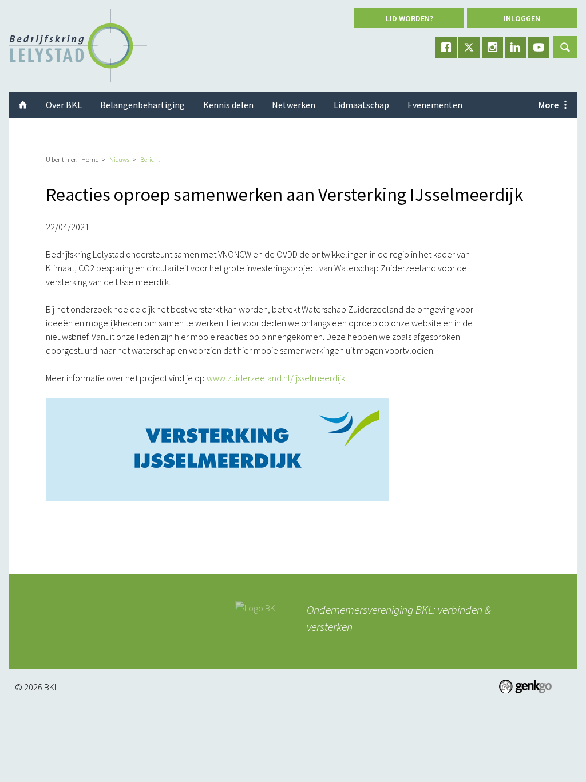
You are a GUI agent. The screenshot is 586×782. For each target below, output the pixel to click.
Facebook (446, 47)
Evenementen (434, 104)
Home (89, 159)
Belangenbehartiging (142, 104)
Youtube (539, 47)
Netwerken (293, 104)
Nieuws (119, 159)
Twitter (469, 47)
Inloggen (522, 18)
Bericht (150, 159)
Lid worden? (409, 18)
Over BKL (64, 104)
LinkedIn (515, 47)
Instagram (493, 47)
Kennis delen (228, 104)
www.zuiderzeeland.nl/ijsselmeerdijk (276, 378)
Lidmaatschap (361, 104)
